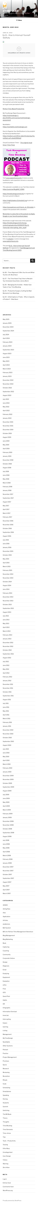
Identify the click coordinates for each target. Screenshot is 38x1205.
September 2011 (8, 696)
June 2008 (6, 844)
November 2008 (8, 825)
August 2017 (7, 502)
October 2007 (7, 874)
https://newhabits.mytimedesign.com (15, 127)
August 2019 (7, 437)
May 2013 (6, 623)
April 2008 (6, 852)
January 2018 (7, 490)
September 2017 (8, 498)
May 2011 (6, 711)
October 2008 (7, 829)
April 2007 (6, 890)
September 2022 (8, 391)
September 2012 (8, 654)
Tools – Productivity (9, 1141)
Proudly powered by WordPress (12, 1200)
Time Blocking (7, 1126)
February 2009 (7, 814)
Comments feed (8, 1187)
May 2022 (6, 407)
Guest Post (6, 996)
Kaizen (5, 1023)
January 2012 (7, 680)
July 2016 (6, 540)
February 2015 (7, 570)
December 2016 (8, 521)
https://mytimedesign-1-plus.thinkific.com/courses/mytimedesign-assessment (16, 118)
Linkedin (10, 239)
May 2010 (6, 756)
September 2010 (8, 741)
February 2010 (7, 768)
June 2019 (6, 441)
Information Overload (10, 1011)
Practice (5, 1053)
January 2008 (7, 863)
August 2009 (7, 791)
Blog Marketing (8, 939)
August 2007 (7, 882)
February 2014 (7, 593)
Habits (5, 1000)
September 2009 (8, 787)
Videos (5, 1160)
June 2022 (6, 403)
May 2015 (6, 559)
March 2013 (7, 631)
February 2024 (7, 342)
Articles (5, 920)
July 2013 (6, 616)
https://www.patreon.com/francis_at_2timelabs (18, 207)
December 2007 (8, 867)
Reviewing (6, 1072)
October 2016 (7, 528)
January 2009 (7, 817)
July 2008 (6, 840)
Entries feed (7, 1183)
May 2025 (6, 319)
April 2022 (6, 410)
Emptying (6, 973)
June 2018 (6, 475)
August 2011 (7, 699)
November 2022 (8, 384)
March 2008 (7, 855)
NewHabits (6, 1042)
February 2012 (7, 677)
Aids (4, 913)
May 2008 (6, 848)
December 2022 (8, 380)
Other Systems (8, 1046)
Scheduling (6, 1087)
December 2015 (8, 551)
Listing (5, 1030)
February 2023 (7, 372)
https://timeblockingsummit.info (13, 194)
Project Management (10, 1057)
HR (4, 1004)
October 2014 (7, 582)
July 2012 (6, 661)
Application (6, 916)
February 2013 (7, 635)
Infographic (6, 1008)
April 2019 (6, 448)
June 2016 (6, 543)
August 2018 (7, 467)
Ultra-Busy (6, 1148)
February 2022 (7, 414)
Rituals (5, 1080)
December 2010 (8, 730)
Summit (5, 1106)
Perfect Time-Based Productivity (13, 109)
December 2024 (8, 327)
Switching (6, 1110)
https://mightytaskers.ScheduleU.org (15, 200)
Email (4, 970)
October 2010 (7, 737)
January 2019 (7, 456)
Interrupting (7, 1019)
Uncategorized (7, 1152)
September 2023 (8, 350)
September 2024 (8, 331)
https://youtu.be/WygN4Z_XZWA (13, 189)
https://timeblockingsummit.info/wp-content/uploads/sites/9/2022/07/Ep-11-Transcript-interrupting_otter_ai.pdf (16, 225)
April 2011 (6, 715)
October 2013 (7, 604)
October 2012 (7, 650)
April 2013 (6, 627)
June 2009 (6, 798)
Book (4, 943)
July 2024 (6, 334)
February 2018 (7, 486)
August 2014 (7, 585)
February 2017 (7, 517)
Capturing (6, 947)
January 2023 (7, 376)
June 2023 (6, 357)
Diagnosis (6, 966)
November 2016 (8, 525)
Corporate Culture (9, 958)
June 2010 (6, 753)
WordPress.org (8, 1190)
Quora (5, 1065)
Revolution (6, 1076)
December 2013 (8, 597)
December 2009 (8, 775)
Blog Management (9, 935)
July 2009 (6, 794)
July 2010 (6, 749)
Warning (5, 1164)
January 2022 (7, 418)
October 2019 (7, 433)
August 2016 (7, 536)
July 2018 (6, 471)
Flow (4, 989)
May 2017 (6, 506)
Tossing (5, 1144)
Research (6, 1068)
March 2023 (7, 369)
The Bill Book (7, 1114)
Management (7, 1034)
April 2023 (6, 365)
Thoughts (6, 1122)
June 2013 (6, 620)
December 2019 (8, 429)
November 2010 (8, 734)
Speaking (6, 1095)
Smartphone (7, 1091)
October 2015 (7, 555)
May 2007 (6, 886)
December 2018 (8, 460)
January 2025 (7, 323)
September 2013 (8, 608)
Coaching (6, 951)
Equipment (6, 977)
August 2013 (7, 612)
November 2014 (8, 578)
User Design (7, 1156)
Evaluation (6, 981)
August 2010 (7, 745)
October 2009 (7, 783)
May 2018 (6, 479)
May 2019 (6, 445)
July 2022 (6, 399)
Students (6, 1103)
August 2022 (7, 395)
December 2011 (8, 684)
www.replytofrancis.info (14, 178)
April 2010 (6, 760)
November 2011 (8, 688)
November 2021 (8, 426)
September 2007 (8, 878)
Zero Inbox (6, 1167)
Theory (5, 1118)
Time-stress (7, 1133)
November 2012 (8, 646)
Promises (6, 1061)
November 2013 (8, 601)
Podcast (5, 1049)
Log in (5, 1179)
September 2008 (8, 832)
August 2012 (7, 658)
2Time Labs (11, 11)
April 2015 (6, 563)
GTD (4, 992)
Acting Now (6, 909)
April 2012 (6, 673)
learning (5, 1027)
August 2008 (7, 836)
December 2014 (8, 574)
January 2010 (7, 772)
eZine (4, 985)
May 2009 (6, 802)
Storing (5, 1099)
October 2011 (7, 692)
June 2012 (6, 665)
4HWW (5, 905)
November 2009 (8, 779)
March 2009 (7, 810)
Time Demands (8, 1129)
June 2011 (6, 707)
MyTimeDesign (8, 1038)
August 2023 (7, 353)
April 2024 (6, 338)
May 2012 (6, 669)
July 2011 (6, 703)
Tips (4, 1137)
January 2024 (7, 346)
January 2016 (7, 547)
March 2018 (7, 483)
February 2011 (7, 722)
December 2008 (8, 821)
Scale (4, 1084)
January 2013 (7, 639)
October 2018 (7, 464)
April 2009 (6, 806)
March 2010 (7, 764)
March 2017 (6, 513)
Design (5, 962)
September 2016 (8, 532)
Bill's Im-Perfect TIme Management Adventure (18, 932)
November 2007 (8, 871)
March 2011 (6, 718)
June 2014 (6, 589)
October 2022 (7, 388)
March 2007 (7, 893)
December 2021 (8, 422)
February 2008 (7, 859)
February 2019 (7, 452)
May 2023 (6, 361)
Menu (20, 20)
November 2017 (8, 494)
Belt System (7, 928)
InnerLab (6, 1015)
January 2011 (7, 726)
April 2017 (6, 509)
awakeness (6, 924)
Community (7, 954)
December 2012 (8, 642)
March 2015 (7, 566)
